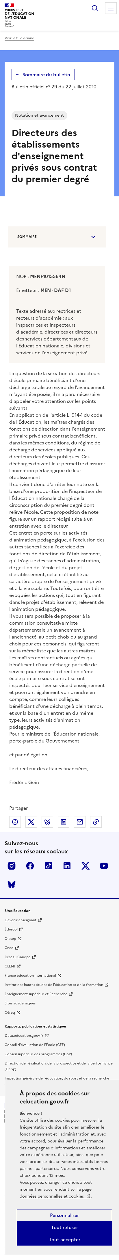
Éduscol (11, 929)
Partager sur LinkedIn (63, 822)
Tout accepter (64, 1239)
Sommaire (27, 236)
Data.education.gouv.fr (24, 1035)
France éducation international (30, 975)
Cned (9, 947)
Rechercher (95, 8)
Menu (111, 8)
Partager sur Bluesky (47, 822)
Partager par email (79, 822)
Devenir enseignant (20, 920)
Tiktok (48, 866)
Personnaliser (64, 1215)
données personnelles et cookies (52, 1196)
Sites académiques (20, 1003)
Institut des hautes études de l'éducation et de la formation (54, 984)
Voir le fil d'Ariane (19, 38)
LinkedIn (67, 866)
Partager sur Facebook (15, 822)
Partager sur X (31, 822)
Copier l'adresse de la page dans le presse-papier (96, 822)
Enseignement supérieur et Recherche (36, 994)
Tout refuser (64, 1227)
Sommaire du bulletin (46, 74)
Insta (11, 866)
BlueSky (11, 884)
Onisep (10, 938)
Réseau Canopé (18, 957)
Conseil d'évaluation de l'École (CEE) (35, 1044)
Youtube (104, 866)
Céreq (10, 1012)
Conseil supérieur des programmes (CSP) (38, 1054)
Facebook (30, 866)
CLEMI (10, 966)
